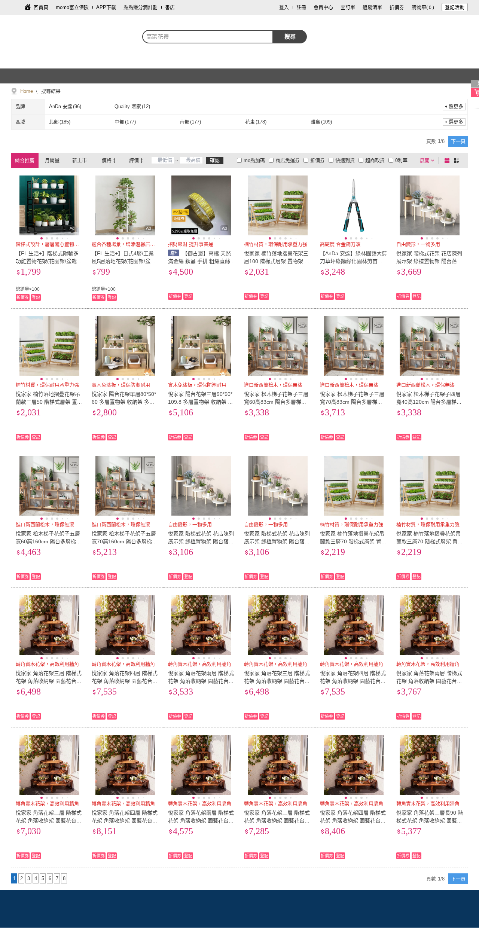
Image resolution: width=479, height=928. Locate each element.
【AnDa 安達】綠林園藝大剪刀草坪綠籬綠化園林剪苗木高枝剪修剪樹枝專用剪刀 (353, 261)
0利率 (401, 160)
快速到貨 (345, 160)
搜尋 (290, 36)
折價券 (397, 7)
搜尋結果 (50, 91)
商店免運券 (287, 160)
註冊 (301, 7)
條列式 (457, 160)
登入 (284, 7)
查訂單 (348, 7)
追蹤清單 (372, 7)
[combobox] (207, 37)
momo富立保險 (72, 7)
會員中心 (323, 7)
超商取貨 (375, 160)
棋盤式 (448, 160)
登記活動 (454, 7)
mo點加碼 (254, 160)
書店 (170, 7)
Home (26, 91)
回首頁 (41, 7)
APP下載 (106, 7)
